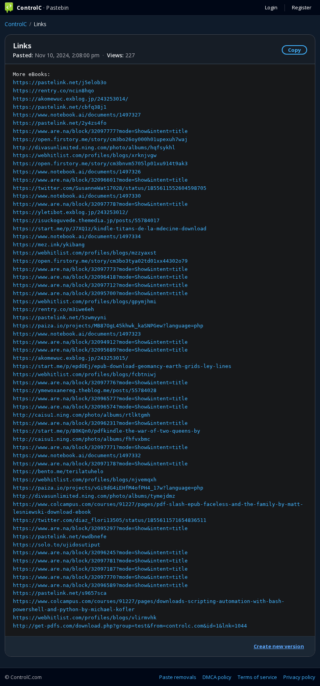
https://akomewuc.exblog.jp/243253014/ (70, 99)
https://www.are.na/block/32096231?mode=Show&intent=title (100, 423)
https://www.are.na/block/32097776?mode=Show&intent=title (100, 382)
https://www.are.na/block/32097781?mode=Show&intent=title (100, 561)
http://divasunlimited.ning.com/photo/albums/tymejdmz (94, 496)
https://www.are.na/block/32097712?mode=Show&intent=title (100, 285)
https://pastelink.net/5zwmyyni (60, 317)
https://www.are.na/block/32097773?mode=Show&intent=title (100, 269)
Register (301, 7)
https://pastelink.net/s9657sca (60, 593)
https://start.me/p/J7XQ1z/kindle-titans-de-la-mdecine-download (109, 229)
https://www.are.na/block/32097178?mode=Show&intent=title (100, 464)
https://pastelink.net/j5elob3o (60, 82)
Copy (294, 49)
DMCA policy (217, 677)
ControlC (16, 24)
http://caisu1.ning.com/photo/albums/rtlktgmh (81, 415)
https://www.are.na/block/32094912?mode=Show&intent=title (100, 342)
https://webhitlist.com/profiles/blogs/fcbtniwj (84, 374)
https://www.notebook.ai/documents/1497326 (77, 172)
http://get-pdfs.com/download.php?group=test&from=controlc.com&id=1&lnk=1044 (130, 626)
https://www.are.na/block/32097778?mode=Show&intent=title (100, 204)
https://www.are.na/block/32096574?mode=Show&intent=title (100, 407)
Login (271, 7)
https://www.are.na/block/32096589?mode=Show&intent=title (100, 585)
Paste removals (177, 677)
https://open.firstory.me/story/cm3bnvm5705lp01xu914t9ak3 (100, 163)
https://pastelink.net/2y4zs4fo (60, 123)
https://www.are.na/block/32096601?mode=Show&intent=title (100, 180)
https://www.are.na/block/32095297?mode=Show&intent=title (100, 528)
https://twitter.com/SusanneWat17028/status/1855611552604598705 (109, 188)
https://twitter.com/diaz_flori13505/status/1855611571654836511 (109, 520)
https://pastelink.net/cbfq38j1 (60, 107)
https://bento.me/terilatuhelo (58, 471)
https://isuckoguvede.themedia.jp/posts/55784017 (86, 220)
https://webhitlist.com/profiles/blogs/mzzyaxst (84, 253)
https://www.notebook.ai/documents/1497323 (77, 334)
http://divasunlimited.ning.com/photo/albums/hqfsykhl (94, 147)
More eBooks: (158, 349)
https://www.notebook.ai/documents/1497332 (77, 455)
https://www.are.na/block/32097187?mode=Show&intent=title (100, 569)
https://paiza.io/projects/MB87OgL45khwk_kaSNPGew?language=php (108, 326)
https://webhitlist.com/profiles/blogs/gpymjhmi (84, 301)
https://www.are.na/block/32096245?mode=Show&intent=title (100, 552)
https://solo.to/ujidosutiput (56, 545)
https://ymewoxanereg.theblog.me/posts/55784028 (84, 390)
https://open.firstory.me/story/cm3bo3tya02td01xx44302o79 (100, 261)
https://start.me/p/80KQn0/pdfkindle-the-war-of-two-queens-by (106, 431)
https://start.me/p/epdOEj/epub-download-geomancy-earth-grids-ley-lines (122, 366)
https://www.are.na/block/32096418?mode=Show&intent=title (100, 277)
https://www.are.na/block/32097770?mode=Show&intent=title (100, 577)
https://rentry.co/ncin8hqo (53, 91)
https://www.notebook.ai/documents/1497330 (77, 196)
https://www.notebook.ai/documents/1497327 (77, 115)
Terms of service (257, 677)
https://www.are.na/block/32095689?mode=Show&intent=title (100, 350)
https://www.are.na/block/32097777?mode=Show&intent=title (100, 131)
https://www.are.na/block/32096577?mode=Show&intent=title (100, 398)
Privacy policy (299, 677)
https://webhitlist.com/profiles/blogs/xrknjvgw (84, 155)
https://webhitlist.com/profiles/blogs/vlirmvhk (84, 618)
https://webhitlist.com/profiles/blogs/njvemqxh (84, 480)
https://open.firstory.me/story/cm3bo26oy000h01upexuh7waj (100, 139)
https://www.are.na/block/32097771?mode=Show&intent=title (100, 447)
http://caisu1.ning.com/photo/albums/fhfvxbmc (81, 439)
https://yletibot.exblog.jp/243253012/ (70, 212)
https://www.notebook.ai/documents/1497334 (77, 236)
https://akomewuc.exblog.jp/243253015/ (70, 358)
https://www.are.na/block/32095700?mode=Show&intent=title (100, 293)
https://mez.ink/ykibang (49, 245)
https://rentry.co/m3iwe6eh (53, 309)
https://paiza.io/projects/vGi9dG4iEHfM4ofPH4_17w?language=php (108, 488)
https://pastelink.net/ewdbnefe (60, 536)
